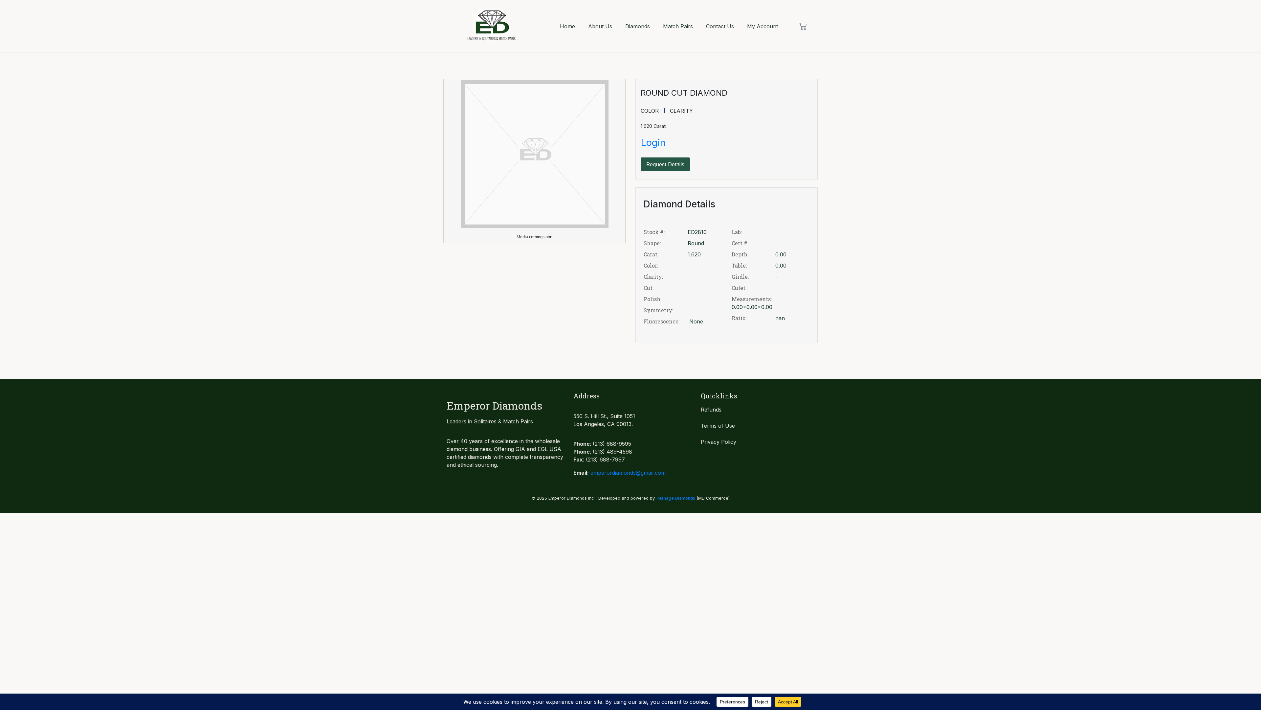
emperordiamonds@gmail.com (628, 472)
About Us (600, 26)
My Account (762, 26)
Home (567, 26)
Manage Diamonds (676, 498)
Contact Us (720, 26)
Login (653, 142)
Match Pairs (678, 26)
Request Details (665, 164)
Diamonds (637, 26)
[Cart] (802, 26)
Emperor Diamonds (494, 405)
